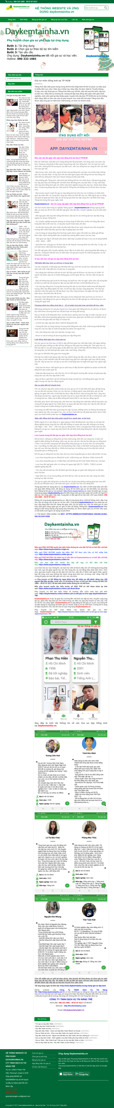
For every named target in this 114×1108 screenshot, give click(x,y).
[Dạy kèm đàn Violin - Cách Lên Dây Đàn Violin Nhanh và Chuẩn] (12, 183)
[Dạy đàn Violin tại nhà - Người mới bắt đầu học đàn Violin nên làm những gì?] (12, 236)
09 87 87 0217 (31, 2)
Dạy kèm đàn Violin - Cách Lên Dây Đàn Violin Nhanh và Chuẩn (62, 1031)
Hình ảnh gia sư (88, 19)
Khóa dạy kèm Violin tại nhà (49, 1026)
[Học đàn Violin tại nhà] (12, 157)
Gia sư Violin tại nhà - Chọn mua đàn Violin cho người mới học (61, 1033)
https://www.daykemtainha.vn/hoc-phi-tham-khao (59, 588)
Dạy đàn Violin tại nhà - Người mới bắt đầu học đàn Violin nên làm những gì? (67, 1035)
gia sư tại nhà (40, 1105)
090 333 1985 (19, 2)
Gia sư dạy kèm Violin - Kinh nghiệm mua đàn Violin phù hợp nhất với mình (66, 1038)
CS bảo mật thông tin (39, 1067)
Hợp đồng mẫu (37, 1063)
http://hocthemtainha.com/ (75, 1006)
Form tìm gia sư (37, 1053)
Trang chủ (12, 19)
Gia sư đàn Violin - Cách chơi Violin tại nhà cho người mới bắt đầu (18, 324)
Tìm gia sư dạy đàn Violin (48, 1024)
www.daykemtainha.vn (26, 1105)
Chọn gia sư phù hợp (39, 1056)
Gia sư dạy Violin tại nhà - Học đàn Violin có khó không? (59, 1042)
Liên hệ (74, 19)
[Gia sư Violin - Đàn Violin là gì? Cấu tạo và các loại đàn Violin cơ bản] (12, 287)
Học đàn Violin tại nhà (47, 1028)
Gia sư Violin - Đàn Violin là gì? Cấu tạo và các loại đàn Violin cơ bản (64, 1040)
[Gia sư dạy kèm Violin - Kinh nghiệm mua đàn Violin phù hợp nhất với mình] (12, 261)
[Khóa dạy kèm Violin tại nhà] (12, 132)
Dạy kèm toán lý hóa (15, 78)
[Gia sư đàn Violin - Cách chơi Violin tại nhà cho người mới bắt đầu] (12, 338)
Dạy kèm (64, 1105)
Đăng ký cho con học (59, 19)
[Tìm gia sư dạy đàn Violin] (12, 107)
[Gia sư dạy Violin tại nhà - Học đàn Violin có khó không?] (12, 312)
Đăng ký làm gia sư (39, 19)
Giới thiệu (24, 19)
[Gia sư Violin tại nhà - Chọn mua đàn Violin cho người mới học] (12, 210)
